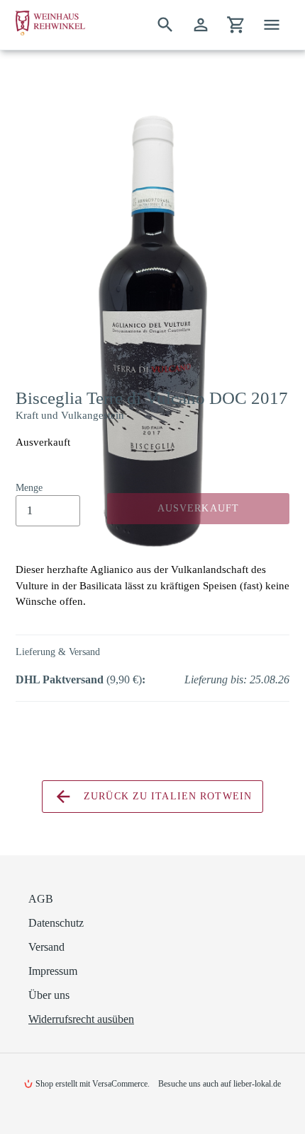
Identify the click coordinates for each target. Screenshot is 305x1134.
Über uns (49, 995)
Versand (46, 947)
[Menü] (271, 25)
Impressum (52, 971)
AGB (40, 899)
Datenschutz (56, 923)
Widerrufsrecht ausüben (81, 1019)
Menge (29, 487)
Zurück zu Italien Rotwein (166, 796)
